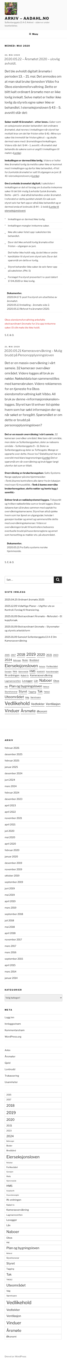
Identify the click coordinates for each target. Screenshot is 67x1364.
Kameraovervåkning (41, 675)
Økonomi (42, 711)
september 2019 (14, 882)
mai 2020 (10, 837)
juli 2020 (9, 831)
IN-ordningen (12, 675)
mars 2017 (10, 946)
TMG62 (47, 692)
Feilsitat (42, 667)
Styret (23, 691)
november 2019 (13, 869)
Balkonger (17, 660)
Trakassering (12, 1075)
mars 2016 (10, 952)
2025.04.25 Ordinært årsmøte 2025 (24, 599)
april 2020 (10, 843)
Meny (35, 34)
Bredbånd (34, 660)
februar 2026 (12, 748)
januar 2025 (11, 767)
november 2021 (13, 818)
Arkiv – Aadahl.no (27, 18)
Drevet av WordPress (15, 1356)
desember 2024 (13, 773)
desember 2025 (13, 754)
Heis (15, 671)
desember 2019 (13, 863)
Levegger (27, 680)
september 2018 (14, 914)
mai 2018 (10, 927)
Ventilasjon (53, 704)
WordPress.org (13, 1036)
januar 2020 (11, 856)
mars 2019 (10, 907)
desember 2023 (13, 799)
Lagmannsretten (13, 681)
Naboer (45, 680)
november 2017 (13, 939)
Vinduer (12, 710)
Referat (46, 687)
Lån (36, 680)
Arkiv (7, 1050)
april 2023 (10, 805)
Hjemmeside (23, 672)
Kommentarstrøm (15, 1030)
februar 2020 (12, 850)
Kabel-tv (25, 675)
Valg (27, 697)
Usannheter (11, 1082)
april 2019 (10, 901)
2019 (31, 654)
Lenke (17, 153)
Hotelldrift (41, 672)
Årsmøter (10, 1056)
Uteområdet (14, 697)
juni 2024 (10, 779)
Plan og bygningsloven (25, 686)
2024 (8, 660)
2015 (7, 655)
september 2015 (14, 958)
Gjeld (7, 1063)
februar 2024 (12, 792)
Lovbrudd (10, 1069)
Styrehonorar (11, 691)
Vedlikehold (17, 703)
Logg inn (9, 1017)
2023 (55, 655)
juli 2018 (9, 920)
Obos (56, 680)
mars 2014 (10, 971)
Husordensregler (52, 672)
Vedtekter (38, 704)
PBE (6, 687)
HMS (32, 671)
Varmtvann (35, 697)
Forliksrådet (52, 666)
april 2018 (10, 933)
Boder (25, 660)
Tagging (32, 691)
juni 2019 (10, 888)
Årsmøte (28, 711)
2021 (49, 654)
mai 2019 (10, 894)
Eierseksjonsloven (21, 665)
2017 (13, 655)
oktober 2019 (12, 875)
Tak (40, 691)
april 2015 (10, 965)
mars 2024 (11, 786)
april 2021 (10, 824)
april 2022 (10, 811)
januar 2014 (11, 978)
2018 (21, 654)
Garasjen (8, 672)
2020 (41, 655)
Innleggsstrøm (13, 1023)
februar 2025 (12, 760)
